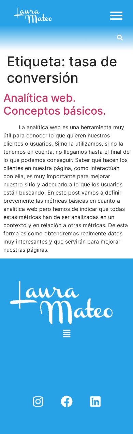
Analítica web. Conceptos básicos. (54, 104)
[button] (66, 334)
